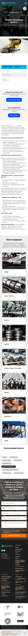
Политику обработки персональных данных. (9, 634)
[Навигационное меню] (26, 3)
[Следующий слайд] (27, 391)
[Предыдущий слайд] (1, 391)
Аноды (6, 617)
